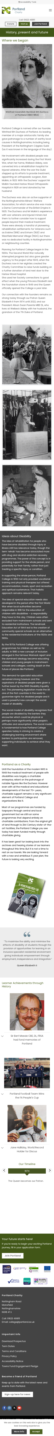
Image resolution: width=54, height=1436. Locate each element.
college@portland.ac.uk (22, 1239)
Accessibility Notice (12, 1278)
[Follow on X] (14, 1325)
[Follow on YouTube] (19, 1325)
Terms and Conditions (14, 1268)
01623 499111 (29, 19)
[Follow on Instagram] (9, 1325)
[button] (50, 10)
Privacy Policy (9, 1273)
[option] (27, 1089)
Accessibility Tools (27, 2)
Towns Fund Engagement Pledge (20, 1283)
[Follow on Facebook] (4, 1325)
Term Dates (8, 1263)
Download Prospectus (14, 1258)
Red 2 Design (39, 1346)
